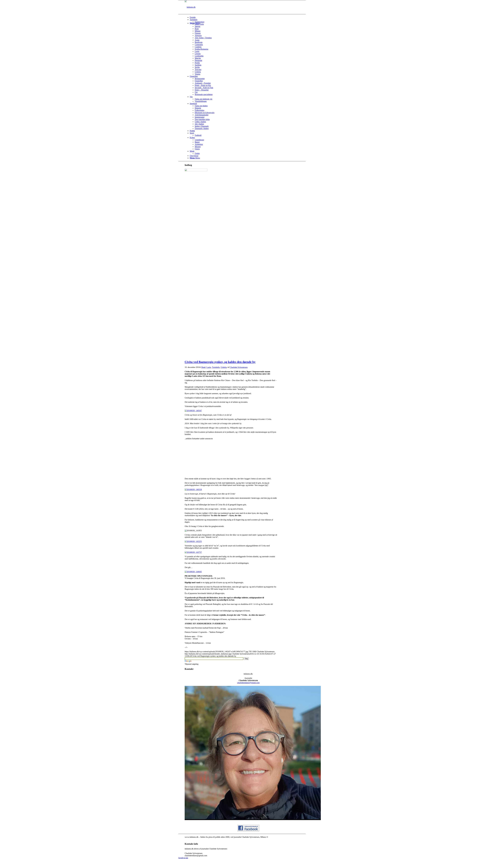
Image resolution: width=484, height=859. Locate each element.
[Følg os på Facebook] (248, 831)
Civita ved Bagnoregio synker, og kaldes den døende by (220, 362)
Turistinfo (216, 367)
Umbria (224, 367)
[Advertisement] (206, 457)
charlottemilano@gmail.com (248, 683)
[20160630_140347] (196, 170)
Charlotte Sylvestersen (239, 367)
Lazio (208, 367)
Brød (203, 367)
